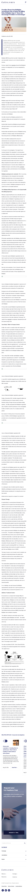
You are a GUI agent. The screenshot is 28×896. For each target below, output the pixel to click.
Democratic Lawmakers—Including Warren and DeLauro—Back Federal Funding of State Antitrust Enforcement (10, 750)
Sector (3, 859)
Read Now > (14, 767)
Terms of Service (11, 886)
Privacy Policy (4, 886)
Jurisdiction (4, 855)
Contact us (15, 877)
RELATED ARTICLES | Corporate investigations (13, 735)
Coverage (4, 851)
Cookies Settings (18, 886)
